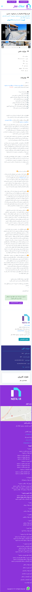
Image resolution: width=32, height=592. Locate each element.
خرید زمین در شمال (27, 568)
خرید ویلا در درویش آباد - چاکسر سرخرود (23, 490)
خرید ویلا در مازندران (27, 571)
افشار (27, 325)
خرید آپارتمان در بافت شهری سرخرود (23, 499)
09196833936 (20, 331)
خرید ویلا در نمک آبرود (27, 531)
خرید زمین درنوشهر (27, 525)
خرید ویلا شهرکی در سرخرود (23, 457)
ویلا (23, 367)
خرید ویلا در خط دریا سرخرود (25, 548)
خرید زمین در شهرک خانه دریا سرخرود (23, 537)
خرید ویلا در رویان (28, 505)
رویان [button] (30, 503)
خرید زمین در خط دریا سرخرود (25, 550)
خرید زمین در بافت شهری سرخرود (24, 495)
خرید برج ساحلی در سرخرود (25, 451)
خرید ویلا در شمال (28, 565)
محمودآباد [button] (29, 478)
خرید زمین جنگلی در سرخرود (23, 467)
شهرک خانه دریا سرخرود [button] (26, 534)
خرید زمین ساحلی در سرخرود (23, 463)
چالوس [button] (30, 515)
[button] (2, 6)
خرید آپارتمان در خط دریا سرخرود (24, 546)
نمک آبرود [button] (29, 528)
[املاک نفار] (22, 6)
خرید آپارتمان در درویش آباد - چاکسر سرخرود (22, 488)
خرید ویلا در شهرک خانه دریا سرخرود (23, 540)
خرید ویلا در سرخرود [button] (27, 453)
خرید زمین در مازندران (27, 574)
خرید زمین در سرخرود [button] (27, 461)
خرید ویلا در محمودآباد (27, 480)
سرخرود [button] (30, 449)
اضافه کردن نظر (23, 380)
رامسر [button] (30, 509)
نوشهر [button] (30, 521)
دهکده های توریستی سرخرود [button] (25, 555)
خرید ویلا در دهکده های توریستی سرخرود (22, 559)
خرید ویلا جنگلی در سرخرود (24, 459)
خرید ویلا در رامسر (28, 511)
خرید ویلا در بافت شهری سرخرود (24, 497)
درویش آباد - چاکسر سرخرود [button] (25, 483)
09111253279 (23, 2)
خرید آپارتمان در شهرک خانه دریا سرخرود (22, 538)
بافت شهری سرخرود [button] (27, 493)
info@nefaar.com (27, 443)
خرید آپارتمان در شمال (27, 577)
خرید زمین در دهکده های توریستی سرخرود (22, 558)
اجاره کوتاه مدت (28, 583)
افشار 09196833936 (16, 303)
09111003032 (11, 2)
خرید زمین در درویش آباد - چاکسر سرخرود (22, 486)
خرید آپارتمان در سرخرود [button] (26, 469)
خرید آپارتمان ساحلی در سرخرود (22, 472)
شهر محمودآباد (22, 178)
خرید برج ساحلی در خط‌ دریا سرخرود (23, 552)
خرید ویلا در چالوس (27, 517)
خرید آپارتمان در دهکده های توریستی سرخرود (21, 561)
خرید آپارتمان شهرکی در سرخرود (22, 473)
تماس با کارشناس (24, 339)
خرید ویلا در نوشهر (27, 523)
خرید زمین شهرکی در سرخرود (23, 465)
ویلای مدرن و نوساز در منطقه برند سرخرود (14, 85)
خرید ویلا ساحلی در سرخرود (23, 455)
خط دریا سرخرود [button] (28, 544)
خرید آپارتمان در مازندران (26, 580)
